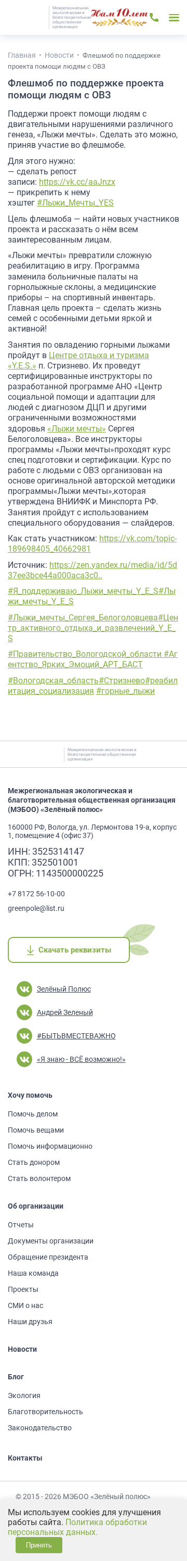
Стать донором (34, 1162)
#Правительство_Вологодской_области (86, 654)
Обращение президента (48, 1257)
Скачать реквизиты (74, 950)
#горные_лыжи (125, 691)
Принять (39, 1545)
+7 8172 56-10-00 (36, 894)
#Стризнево (122, 681)
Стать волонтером (39, 1178)
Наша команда (33, 1273)
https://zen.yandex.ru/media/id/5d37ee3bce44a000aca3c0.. (92, 570)
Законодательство (40, 1428)
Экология (24, 1395)
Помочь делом (33, 1114)
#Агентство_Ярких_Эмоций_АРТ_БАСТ (93, 659)
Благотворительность (45, 1411)
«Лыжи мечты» (76, 429)
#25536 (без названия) (119, 18)
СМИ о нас (25, 1305)
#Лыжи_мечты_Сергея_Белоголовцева (83, 618)
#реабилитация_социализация (93, 686)
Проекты (23, 1289)
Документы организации (51, 1241)
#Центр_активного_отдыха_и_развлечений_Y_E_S (93, 628)
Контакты (25, 1458)
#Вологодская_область (53, 681)
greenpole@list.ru (36, 908)
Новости (22, 1349)
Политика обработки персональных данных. (77, 1527)
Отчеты (21, 1225)
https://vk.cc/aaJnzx (77, 182)
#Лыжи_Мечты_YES (75, 203)
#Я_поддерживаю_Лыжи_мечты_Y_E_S (83, 591)
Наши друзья (30, 1321)
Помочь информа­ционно (50, 1146)
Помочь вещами (36, 1130)
